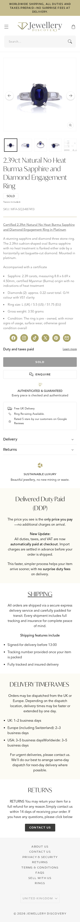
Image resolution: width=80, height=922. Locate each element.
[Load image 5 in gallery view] (70, 145)
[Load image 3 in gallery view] (40, 145)
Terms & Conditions (39, 867)
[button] (8, 27)
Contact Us (40, 851)
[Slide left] (9, 95)
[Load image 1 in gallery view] (10, 145)
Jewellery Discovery (46, 913)
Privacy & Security (40, 857)
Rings (40, 883)
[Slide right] (70, 95)
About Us (39, 846)
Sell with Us (40, 878)
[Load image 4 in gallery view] (55, 145)
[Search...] (70, 41)
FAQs (39, 872)
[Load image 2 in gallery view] (25, 145)
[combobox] (40, 41)
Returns (40, 862)
